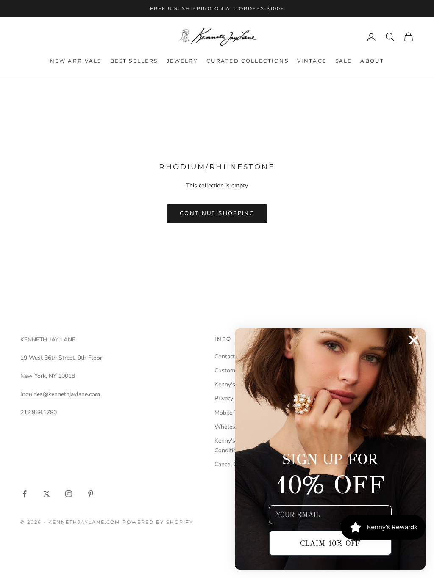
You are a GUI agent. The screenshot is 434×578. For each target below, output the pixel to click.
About (372, 61)
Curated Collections (247, 61)
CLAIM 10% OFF (330, 543)
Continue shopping (217, 213)
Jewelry (182, 61)
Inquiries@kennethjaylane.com (60, 394)
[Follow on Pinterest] (90, 494)
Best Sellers (134, 61)
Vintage (312, 61)
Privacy (223, 398)
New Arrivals (76, 61)
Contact (224, 356)
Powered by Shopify (157, 522)
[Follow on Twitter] (46, 494)
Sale (343, 61)
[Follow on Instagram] (68, 494)
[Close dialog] (413, 340)
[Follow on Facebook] (24, 494)
